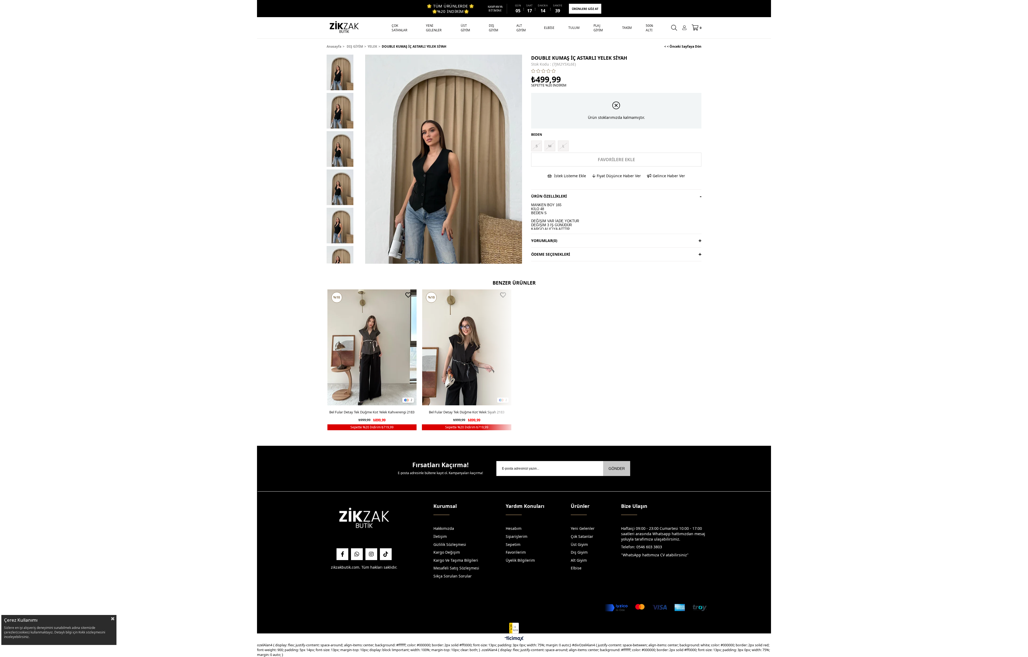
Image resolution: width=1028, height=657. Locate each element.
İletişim (440, 536)
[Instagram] (371, 554)
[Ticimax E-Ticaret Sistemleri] (514, 638)
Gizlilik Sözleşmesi (449, 544)
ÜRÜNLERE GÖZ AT (585, 9)
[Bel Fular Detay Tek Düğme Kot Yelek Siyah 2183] (466, 347)
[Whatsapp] (357, 554)
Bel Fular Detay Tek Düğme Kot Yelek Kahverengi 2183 (371, 412)
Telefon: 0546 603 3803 (641, 546)
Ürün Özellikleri (549, 196)
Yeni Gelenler (583, 528)
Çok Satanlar (582, 536)
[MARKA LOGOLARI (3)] (364, 519)
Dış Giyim (579, 552)
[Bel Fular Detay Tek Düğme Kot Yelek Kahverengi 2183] (372, 347)
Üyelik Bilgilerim (520, 560)
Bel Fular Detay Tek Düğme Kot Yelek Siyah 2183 (466, 412)
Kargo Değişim (446, 552)
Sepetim (513, 544)
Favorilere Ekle (408, 295)
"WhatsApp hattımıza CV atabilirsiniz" (655, 554)
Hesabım (513, 528)
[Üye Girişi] (684, 27)
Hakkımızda (443, 528)
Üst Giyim (579, 544)
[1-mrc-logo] (514, 628)
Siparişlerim (516, 536)
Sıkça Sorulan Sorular (452, 576)
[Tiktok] (386, 554)
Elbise (576, 568)
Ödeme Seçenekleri (550, 254)
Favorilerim (516, 552)
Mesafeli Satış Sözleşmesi (456, 568)
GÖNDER (617, 468)
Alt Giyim (579, 560)
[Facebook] (342, 554)
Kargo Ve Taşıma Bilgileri (455, 560)
